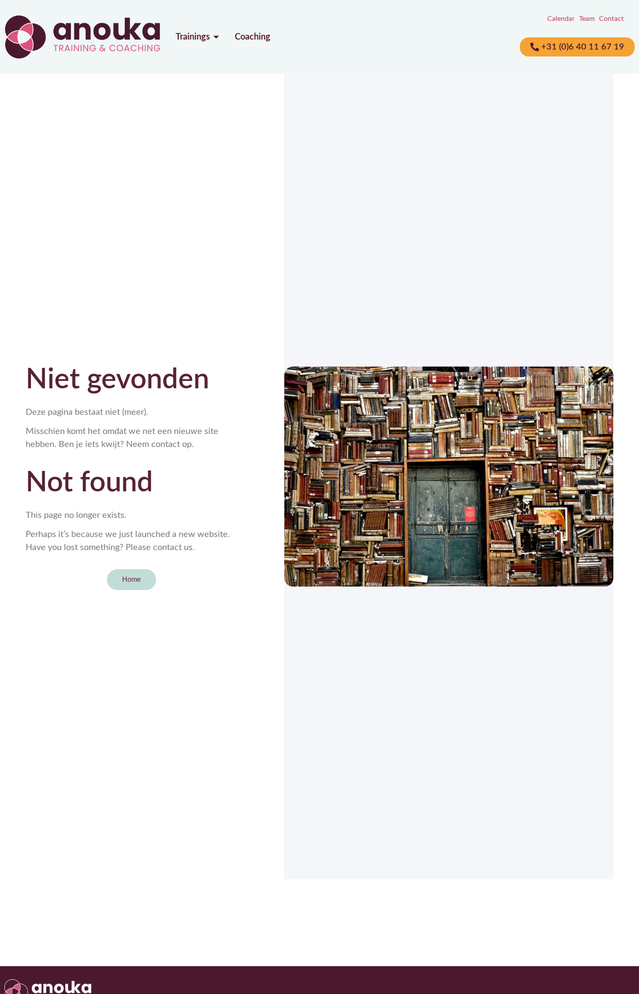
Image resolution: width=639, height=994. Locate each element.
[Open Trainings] (216, 36)
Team (587, 18)
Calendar (561, 18)
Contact (611, 18)
